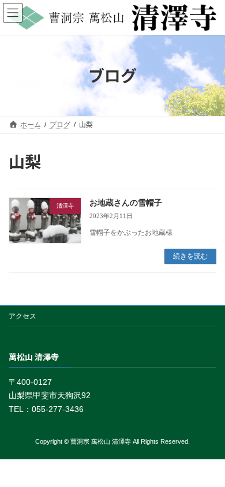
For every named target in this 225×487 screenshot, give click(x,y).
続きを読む (190, 256)
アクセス (22, 316)
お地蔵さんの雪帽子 (125, 202)
